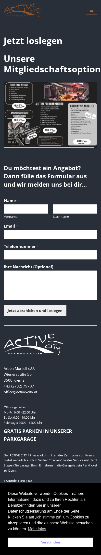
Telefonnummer (21, 246)
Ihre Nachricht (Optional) (28, 267)
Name (11, 200)
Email (11, 226)
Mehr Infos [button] (37, 529)
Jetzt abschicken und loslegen (35, 310)
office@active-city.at (20, 391)
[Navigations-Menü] (91, 10)
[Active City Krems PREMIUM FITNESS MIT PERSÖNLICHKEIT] (22, 10)
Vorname (10, 217)
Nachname (61, 217)
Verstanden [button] (50, 542)
